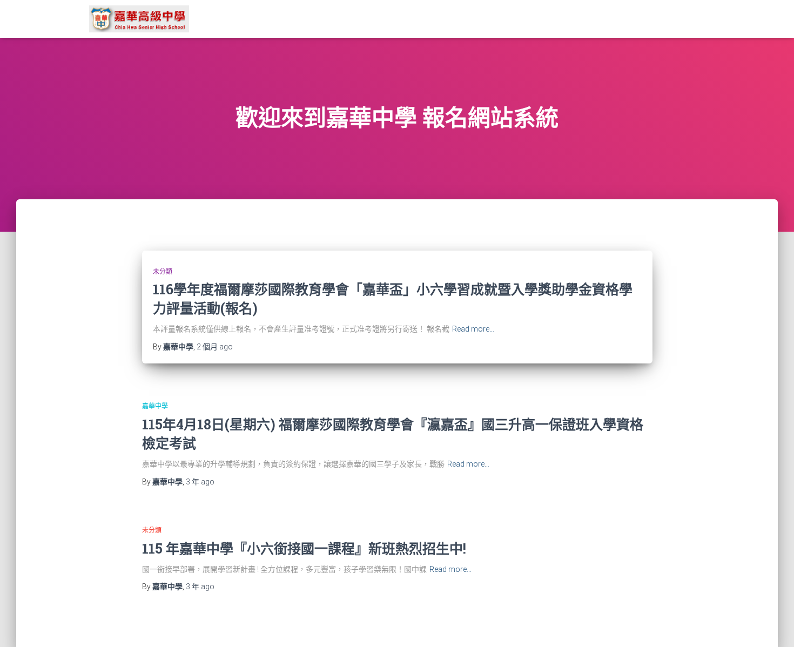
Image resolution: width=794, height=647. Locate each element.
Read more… (473, 329)
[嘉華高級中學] (139, 18)
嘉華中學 (155, 406)
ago (215, 346)
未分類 (162, 271)
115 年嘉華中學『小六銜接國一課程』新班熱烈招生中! (304, 548)
